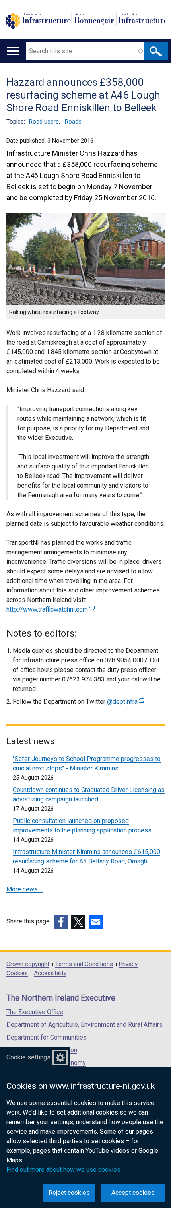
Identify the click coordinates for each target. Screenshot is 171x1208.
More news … (24, 889)
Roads (73, 121)
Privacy (128, 964)
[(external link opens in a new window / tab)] (61, 922)
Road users (44, 121)
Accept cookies (133, 1192)
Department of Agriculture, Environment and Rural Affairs (84, 1024)
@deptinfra (124, 701)
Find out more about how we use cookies (63, 1169)
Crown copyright (27, 964)
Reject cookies (69, 1192)
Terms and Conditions (84, 964)
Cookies (17, 973)
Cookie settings (28, 1057)
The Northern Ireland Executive (60, 998)
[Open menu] (13, 51)
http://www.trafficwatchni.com (49, 609)
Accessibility (50, 973)
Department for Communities (46, 1037)
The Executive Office (34, 1012)
